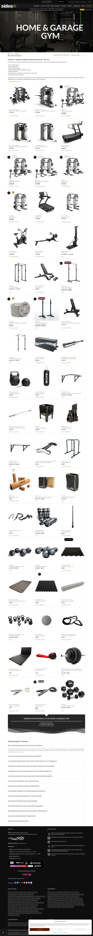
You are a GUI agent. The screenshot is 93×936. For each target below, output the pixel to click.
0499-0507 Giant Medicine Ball (41, 566)
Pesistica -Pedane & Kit (12, 906)
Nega (60, 929)
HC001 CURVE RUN (26, 900)
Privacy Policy (59, 932)
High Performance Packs (39, 902)
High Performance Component (28, 902)
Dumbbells (38, 898)
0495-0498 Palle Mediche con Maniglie (16, 566)
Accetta (39, 929)
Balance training (30, 894)
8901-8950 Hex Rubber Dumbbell (68, 706)
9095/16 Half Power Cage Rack (15, 358)
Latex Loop (50, 900)
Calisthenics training (12, 898)
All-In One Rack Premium (12, 894)
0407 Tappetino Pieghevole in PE (15, 670)
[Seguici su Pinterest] (24, 883)
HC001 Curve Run (65, 146)
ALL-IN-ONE (34, 892)
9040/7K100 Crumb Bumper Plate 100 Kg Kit (18, 323)
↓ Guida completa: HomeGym (13, 81)
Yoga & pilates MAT (70, 906)
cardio (55, 896)
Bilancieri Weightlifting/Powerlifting (28, 896)
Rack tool (41, 908)
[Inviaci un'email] (22, 883)
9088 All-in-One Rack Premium (41, 146)
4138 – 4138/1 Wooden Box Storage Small (43, 497)
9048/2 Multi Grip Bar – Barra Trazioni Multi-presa (71, 393)
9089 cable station (51, 892)
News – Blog (71, 1)
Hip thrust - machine (73, 898)
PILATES (52, 5)
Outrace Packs (25, 904)
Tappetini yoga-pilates (29, 913)
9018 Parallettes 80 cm (65, 462)
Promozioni (36, 5)
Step (55, 904)
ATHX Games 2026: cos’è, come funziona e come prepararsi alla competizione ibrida (67, 846)
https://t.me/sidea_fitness (19, 878)
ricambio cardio (50, 904)
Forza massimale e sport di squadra (58, 841)
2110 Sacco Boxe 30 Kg (39, 393)
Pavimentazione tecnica (33, 904)
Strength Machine (11, 913)
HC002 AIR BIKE (34, 900)
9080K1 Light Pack (65, 181)
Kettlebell (80, 898)
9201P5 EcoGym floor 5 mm (40, 601)
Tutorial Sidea (76, 1)
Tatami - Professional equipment (78, 904)
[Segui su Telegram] (31, 883)
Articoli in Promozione (22, 894)
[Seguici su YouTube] (29, 883)
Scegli (62, 256)
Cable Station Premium (40, 896)
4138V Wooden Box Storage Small (68, 497)
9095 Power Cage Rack (13, 287)
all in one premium (75, 892)
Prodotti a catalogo (21, 908)
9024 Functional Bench (39, 358)
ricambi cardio (80, 902)
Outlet (20, 904)
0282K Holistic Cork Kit (13, 497)
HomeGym (10, 904)
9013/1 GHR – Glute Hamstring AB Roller (43, 462)
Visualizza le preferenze (80, 929)
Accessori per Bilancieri (23, 892)
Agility (30, 892)
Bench (82, 894)
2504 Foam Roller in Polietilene (67, 601)
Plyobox (49, 902)
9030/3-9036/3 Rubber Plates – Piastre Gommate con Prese (71, 671)
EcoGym (63, 896)
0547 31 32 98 (17, 858)
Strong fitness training (20, 913)
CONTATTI (83, 5)
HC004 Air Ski (64, 252)
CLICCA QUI (26, 930)
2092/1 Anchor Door (39, 670)
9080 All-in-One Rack (65, 217)
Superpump (65, 904)
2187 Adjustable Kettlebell (14, 393)
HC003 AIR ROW (11, 902)
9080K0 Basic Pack (13, 217)
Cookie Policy (54, 932)
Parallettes (71, 900)
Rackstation (62, 902)
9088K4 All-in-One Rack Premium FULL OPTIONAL (45, 110)
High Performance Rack (64, 898)
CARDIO (48, 5)
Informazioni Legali (65, 932)
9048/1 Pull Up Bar (13, 462)
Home (12, 54)
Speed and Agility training (17, 911)
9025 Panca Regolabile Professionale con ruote (70, 323)
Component (33, 898)
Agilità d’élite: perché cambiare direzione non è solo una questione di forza (67, 837)
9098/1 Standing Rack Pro (66, 287)
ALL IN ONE (43, 5)
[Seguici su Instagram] (18, 883)
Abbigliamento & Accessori (13, 892)
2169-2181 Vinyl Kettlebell (14, 635)
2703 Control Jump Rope (14, 706)
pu (52, 902)
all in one (69, 892)
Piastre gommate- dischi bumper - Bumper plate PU (27, 906)
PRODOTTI (70, 5)
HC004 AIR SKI (19, 902)
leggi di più (46, 59)
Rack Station (36, 908)
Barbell (73, 894)
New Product (15, 904)
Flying (78, 896)
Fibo (24, 923)
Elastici (67, 896)
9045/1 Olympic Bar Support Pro (41, 323)
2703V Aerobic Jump (39, 706)
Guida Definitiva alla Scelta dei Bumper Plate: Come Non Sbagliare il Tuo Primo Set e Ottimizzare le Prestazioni (66, 850)
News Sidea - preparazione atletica (14, 925)
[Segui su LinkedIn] (27, 883)
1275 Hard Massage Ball (40, 635)
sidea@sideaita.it (15, 856)
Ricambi (9, 911)
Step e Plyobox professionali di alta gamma (30, 911)
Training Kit (40, 913)
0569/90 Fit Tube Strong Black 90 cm (68, 635)
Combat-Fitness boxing (25, 898)
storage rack (59, 904)
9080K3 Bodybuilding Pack (14, 181)
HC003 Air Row (38, 252)
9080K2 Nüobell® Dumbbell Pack (42, 181)
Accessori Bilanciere (59, 892)
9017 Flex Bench (38, 287)
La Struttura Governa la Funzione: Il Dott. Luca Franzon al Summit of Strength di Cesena (68, 854)
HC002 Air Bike (12, 252)
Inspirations (77, 5)
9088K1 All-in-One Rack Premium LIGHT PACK (18, 146)
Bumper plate (50, 896)
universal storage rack (52, 906)
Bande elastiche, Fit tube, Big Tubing (14, 896)
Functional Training (11, 900)
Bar (70, 894)
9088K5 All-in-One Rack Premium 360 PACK (18, 110)
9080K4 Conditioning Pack (66, 110)
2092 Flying (11, 531)
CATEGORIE (63, 5)
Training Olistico (11, 915)
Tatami (35, 913)
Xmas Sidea (17, 915)
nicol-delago (24, 925)
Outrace (66, 900)
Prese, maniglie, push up (12, 908)
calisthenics (20, 923)
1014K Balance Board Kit (66, 427)
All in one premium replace (52, 894)
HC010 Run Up (38, 217)
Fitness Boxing (72, 896)
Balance (67, 894)
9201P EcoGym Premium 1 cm (67, 566)
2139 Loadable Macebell (66, 531)
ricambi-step (74, 902)
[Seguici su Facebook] (15, 883)
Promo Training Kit (29, 908)
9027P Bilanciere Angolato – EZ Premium (17, 427)
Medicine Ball (61, 900)
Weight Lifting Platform (61, 906)
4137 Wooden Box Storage (40, 427)
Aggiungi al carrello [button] (14, 115)
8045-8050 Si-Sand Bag (39, 531)
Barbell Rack (78, 894)
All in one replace (62, 894)
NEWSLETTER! (90, 1)
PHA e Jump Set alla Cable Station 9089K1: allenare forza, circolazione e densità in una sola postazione (66, 833)
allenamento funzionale (12, 923)
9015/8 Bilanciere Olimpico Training (68, 358)
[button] (88, 6)
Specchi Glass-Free (88, 9)
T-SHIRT (69, 904)
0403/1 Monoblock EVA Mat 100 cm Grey (17, 601)
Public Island (56, 902)
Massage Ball (55, 900)
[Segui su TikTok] (20, 883)
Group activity (18, 900)
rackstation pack (68, 902)
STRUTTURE (57, 5)
